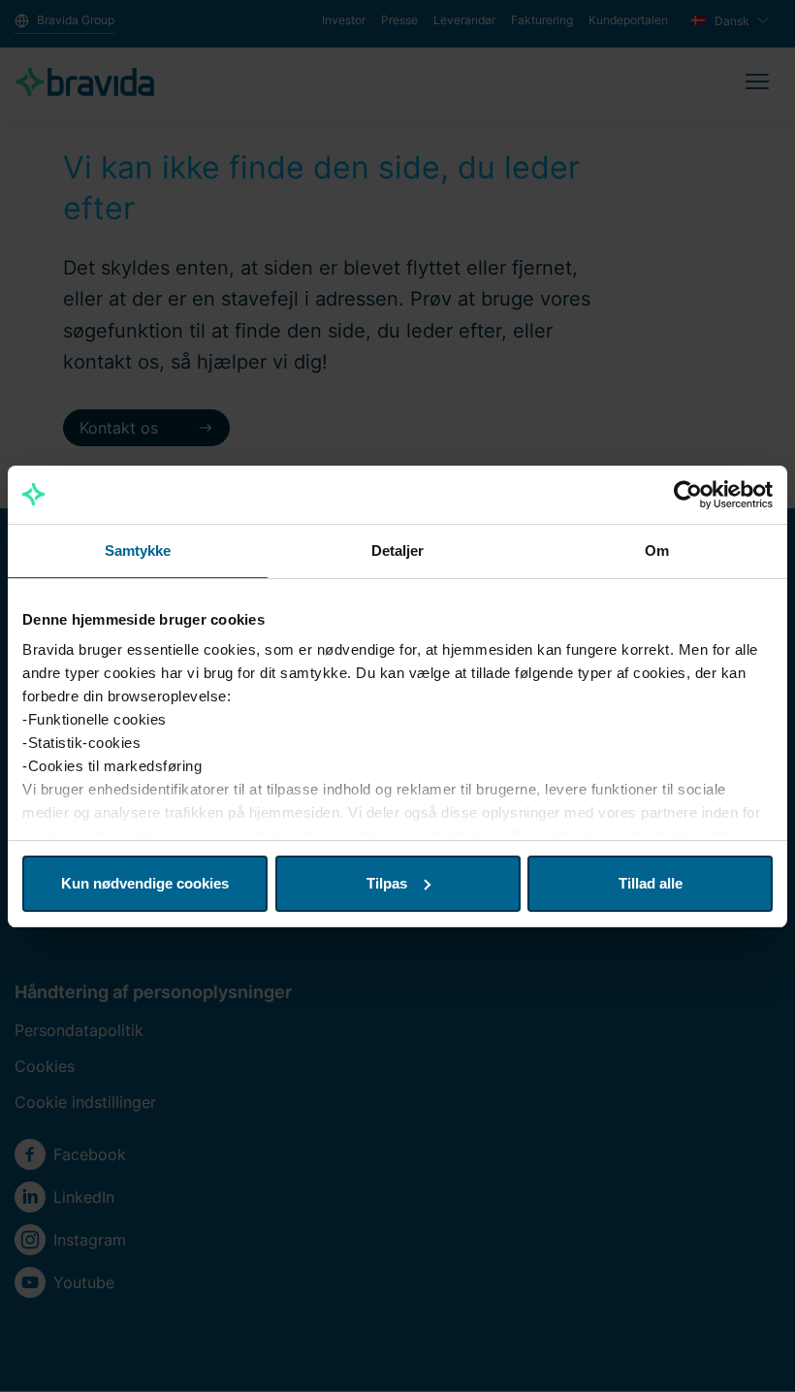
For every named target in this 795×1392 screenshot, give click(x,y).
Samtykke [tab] (138, 550)
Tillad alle (651, 883)
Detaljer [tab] (398, 550)
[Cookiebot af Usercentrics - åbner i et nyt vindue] (688, 494)
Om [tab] (657, 550)
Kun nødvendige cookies (145, 883)
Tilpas (386, 883)
